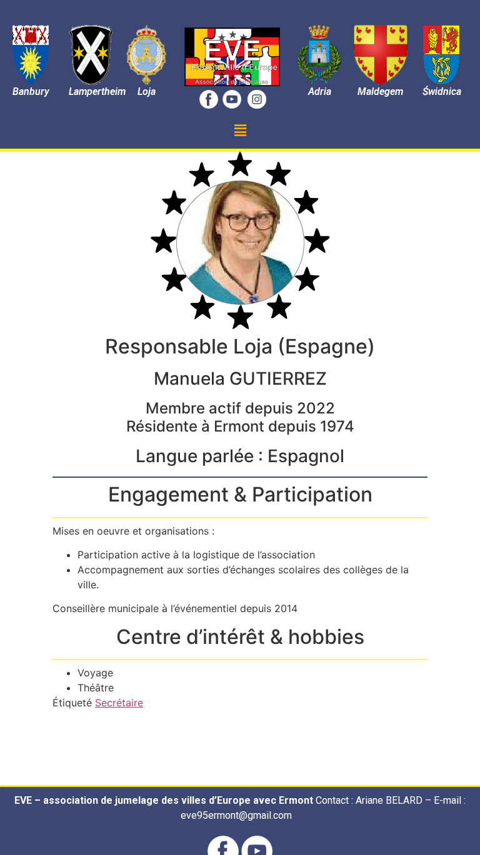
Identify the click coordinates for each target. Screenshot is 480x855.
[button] (240, 130)
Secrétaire (119, 702)
